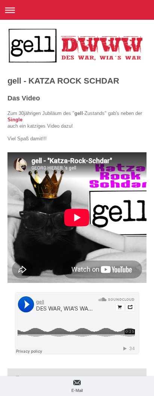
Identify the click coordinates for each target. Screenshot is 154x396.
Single (14, 119)
